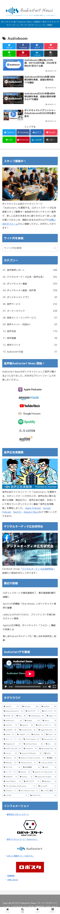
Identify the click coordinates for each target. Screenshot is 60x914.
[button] (50, 53)
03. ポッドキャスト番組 (30, 283)
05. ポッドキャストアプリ (30, 297)
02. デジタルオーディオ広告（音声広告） (30, 276)
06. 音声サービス (30, 304)
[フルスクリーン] (54, 686)
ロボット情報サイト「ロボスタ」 (20, 856)
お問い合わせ (12, 879)
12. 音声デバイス (30, 344)
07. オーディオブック (30, 310)
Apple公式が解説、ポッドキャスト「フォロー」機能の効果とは (29, 627)
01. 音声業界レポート (30, 270)
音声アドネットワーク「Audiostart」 (22, 839)
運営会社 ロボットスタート (18, 814)
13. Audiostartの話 (30, 351)
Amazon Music (31, 512)
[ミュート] (49, 686)
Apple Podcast (33, 508)
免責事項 (11, 875)
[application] (30, 673)
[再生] (5, 686)
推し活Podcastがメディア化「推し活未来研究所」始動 (29, 638)
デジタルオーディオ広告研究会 (37, 568)
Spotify (17, 512)
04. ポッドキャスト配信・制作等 (30, 290)
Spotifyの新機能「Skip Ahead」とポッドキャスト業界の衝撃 (29, 605)
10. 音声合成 (30, 331)
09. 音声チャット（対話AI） (30, 324)
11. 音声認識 (30, 338)
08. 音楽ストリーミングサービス (30, 317)
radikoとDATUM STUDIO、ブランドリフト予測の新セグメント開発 (29, 616)
